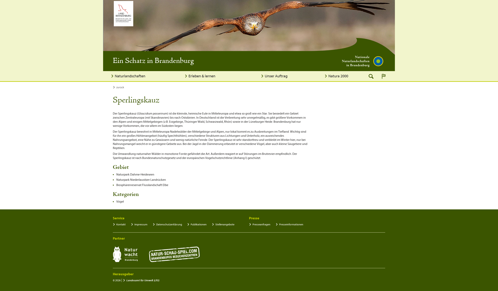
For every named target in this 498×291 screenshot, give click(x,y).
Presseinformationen (291, 224)
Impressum (140, 224)
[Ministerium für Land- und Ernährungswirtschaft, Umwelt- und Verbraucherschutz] (123, 13)
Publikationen (199, 224)
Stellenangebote (224, 224)
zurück (120, 87)
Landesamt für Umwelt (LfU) (142, 280)
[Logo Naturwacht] (125, 254)
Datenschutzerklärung (169, 224)
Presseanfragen (261, 224)
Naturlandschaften (130, 76)
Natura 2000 (338, 76)
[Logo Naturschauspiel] (174, 254)
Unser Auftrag (276, 76)
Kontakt (121, 224)
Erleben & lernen (202, 76)
